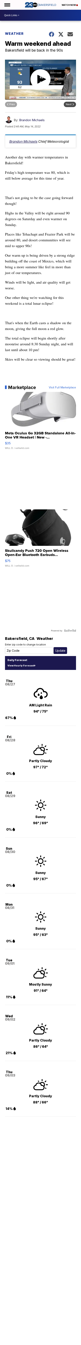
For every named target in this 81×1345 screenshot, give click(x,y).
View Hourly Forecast (20, 665)
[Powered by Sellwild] (70, 630)
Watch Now (69, 5)
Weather (14, 33)
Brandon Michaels (32, 120)
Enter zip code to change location (25, 644)
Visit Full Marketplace (62, 387)
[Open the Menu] (7, 5)
